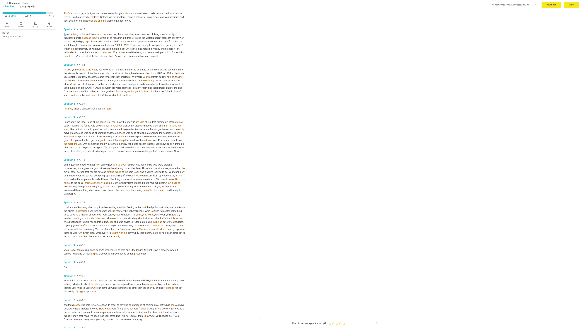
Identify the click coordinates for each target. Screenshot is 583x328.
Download (551, 4)
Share (571, 4)
